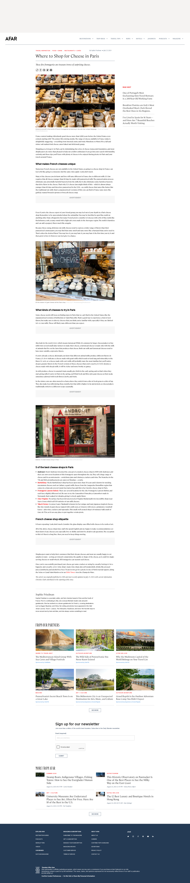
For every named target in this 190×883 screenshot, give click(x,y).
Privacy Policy (100, 464)
